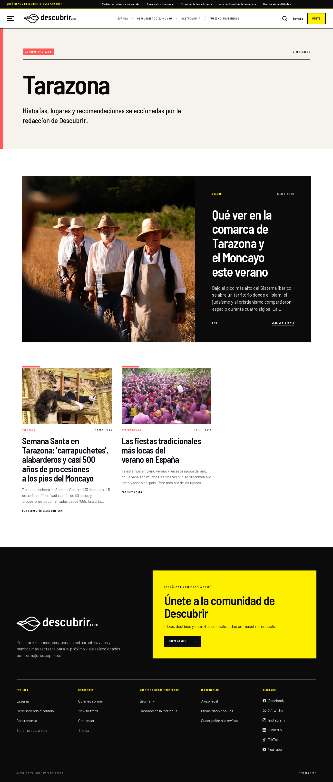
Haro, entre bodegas (160, 3)
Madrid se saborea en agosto (121, 3)
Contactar (86, 720)
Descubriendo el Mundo (154, 18)
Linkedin (275, 730)
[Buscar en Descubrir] (284, 18)
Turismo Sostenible (224, 18)
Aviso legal (209, 701)
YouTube (275, 749)
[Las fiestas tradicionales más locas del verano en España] (167, 440)
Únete (316, 18)
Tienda (83, 730)
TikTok (273, 739)
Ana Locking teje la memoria (237, 3)
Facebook (276, 700)
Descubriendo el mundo (35, 711)
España (123, 18)
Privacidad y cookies (217, 711)
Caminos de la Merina (156, 711)
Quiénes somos (90, 701)
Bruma (145, 701)
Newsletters (88, 711)
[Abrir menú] (12, 18)
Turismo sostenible (32, 730)
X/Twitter (276, 710)
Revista (298, 18)
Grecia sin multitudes (277, 3)
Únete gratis (183, 641)
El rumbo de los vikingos (196, 3)
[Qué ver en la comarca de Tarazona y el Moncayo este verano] (166, 259)
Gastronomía (190, 18)
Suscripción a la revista (219, 720)
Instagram (276, 720)
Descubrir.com (307, 773)
